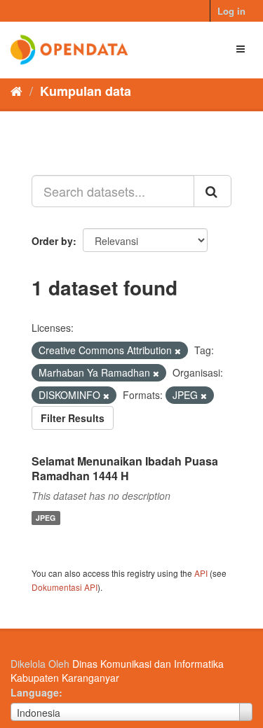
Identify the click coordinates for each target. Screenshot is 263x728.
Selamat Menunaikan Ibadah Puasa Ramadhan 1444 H (125, 468)
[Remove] (178, 350)
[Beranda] (16, 90)
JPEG (45, 517)
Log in (231, 11)
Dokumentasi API (64, 587)
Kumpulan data (85, 91)
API (201, 573)
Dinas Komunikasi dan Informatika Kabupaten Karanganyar (117, 671)
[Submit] (212, 191)
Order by (52, 241)
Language (35, 692)
